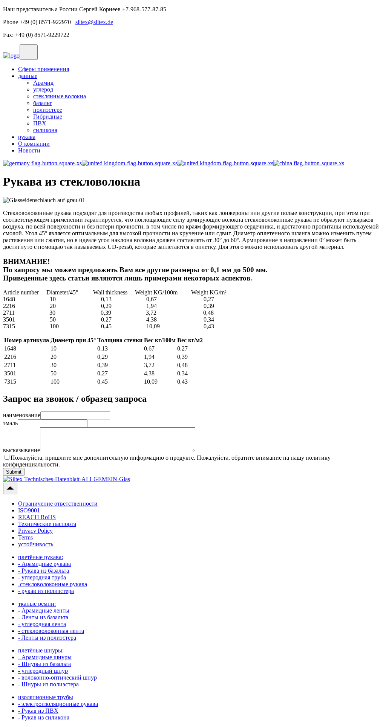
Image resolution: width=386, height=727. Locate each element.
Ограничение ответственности (58, 503)
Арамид (43, 82)
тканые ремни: (37, 603)
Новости (29, 150)
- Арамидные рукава (44, 564)
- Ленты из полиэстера (47, 637)
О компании (34, 143)
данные (27, 76)
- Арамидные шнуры (45, 657)
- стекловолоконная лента (51, 631)
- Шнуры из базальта (44, 664)
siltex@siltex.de (94, 22)
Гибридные (47, 116)
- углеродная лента (42, 624)
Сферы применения (43, 69)
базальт (42, 103)
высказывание (21, 450)
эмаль (10, 423)
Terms (25, 537)
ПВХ (39, 123)
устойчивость (35, 544)
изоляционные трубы (45, 697)
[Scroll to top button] (10, 488)
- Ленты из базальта (43, 617)
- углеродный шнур (43, 671)
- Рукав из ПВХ (38, 710)
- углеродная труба (42, 577)
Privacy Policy (35, 530)
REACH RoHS (37, 517)
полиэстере (47, 110)
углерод (43, 89)
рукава (26, 137)
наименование (21, 415)
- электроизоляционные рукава (58, 704)
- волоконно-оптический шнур (57, 677)
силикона (45, 130)
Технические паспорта (47, 524)
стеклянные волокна (59, 96)
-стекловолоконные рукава (52, 584)
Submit (13, 472)
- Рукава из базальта (43, 570)
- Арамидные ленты (43, 610)
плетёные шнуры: (41, 650)
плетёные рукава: (40, 557)
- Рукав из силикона (43, 717)
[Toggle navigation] (29, 52)
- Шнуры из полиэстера (48, 684)
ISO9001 (29, 510)
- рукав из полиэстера (46, 591)
